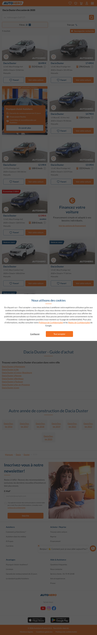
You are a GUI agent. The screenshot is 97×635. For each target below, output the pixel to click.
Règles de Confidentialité (79, 322)
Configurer (35, 334)
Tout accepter (59, 334)
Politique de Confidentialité (51, 322)
